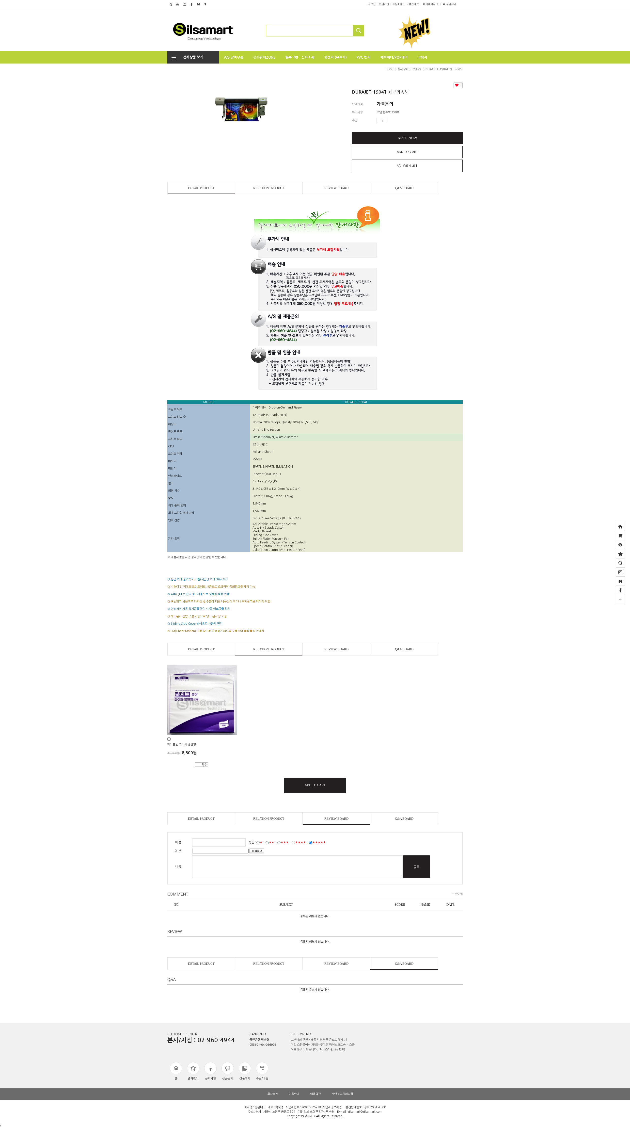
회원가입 (384, 4)
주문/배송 (262, 1078)
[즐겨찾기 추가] (620, 553)
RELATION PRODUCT (268, 188)
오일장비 (416, 69)
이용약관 (315, 1094)
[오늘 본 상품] (620, 544)
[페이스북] (620, 590)
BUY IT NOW (407, 138)
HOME (389, 69)
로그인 (371, 4)
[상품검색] (620, 562)
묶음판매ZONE (264, 57)
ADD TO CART (407, 151)
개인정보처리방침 (342, 1094)
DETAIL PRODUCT (201, 188)
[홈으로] (620, 526)
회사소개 (272, 1094)
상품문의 (227, 1078)
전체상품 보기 (191, 57)
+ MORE (457, 893)
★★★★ (300, 842)
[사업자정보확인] (332, 1107)
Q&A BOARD (404, 188)
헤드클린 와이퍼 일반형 (181, 744)
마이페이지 (429, 4)
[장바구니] (620, 535)
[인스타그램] (620, 572)
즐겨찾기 (193, 1078)
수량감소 (398, 121)
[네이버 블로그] (620, 581)
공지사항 (210, 1078)
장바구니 (452, 4)
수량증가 (391, 121)
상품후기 (244, 1078)
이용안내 (294, 1094)
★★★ (285, 842)
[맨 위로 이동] (620, 599)
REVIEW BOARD (336, 188)
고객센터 (411, 4)
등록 (416, 866)
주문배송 (397, 4)
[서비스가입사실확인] (331, 1049)
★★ (271, 842)
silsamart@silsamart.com (365, 1111)
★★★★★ (319, 842)
